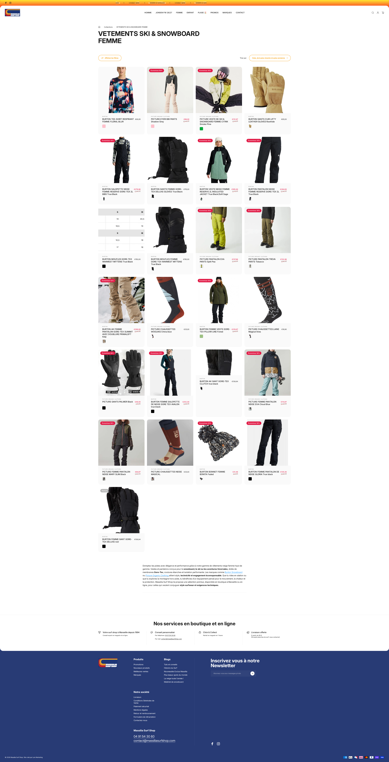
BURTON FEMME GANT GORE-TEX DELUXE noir (117, 540)
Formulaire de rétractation (144, 717)
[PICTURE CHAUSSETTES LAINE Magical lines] (267, 300)
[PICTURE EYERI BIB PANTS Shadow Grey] (170, 90)
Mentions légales (141, 710)
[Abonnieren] (252, 673)
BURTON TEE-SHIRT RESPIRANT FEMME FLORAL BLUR (118, 120)
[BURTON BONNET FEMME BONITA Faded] (219, 442)
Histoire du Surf (170, 668)
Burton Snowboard (233, 572)
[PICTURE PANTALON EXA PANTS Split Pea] (219, 230)
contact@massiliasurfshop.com (171, 639)
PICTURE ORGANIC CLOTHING (160, 116)
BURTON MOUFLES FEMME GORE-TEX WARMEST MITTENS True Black (166, 261)
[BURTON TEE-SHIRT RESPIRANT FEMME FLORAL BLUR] (121, 90)
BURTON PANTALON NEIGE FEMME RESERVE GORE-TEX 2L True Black (263, 191)
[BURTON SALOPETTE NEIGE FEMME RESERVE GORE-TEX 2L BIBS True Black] (121, 160)
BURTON (105, 116)
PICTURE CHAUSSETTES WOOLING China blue (163, 330)
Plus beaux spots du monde (175, 675)
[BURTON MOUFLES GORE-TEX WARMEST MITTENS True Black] (121, 230)
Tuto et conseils (170, 664)
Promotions (138, 664)
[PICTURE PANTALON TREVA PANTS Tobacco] (267, 230)
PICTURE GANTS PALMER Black (117, 402)
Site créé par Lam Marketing (33, 757)
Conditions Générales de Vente (144, 702)
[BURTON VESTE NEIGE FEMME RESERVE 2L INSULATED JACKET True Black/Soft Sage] (219, 160)
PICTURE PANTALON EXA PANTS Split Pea (212, 260)
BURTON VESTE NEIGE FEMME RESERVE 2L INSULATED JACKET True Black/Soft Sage (215, 191)
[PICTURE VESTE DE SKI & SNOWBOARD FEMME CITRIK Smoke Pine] (219, 90)
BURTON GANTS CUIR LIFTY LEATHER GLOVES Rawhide (262, 120)
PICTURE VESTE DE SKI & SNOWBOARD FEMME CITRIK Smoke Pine (214, 121)
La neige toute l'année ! (173, 678)
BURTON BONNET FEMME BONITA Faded (212, 473)
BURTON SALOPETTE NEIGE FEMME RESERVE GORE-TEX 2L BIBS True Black (117, 191)
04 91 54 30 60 (170, 635)
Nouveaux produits (142, 668)
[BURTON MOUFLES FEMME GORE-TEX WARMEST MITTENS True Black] (170, 230)
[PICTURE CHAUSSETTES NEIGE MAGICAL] (170, 442)
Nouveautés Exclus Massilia (175, 671)
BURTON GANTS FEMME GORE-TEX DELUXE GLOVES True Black (167, 190)
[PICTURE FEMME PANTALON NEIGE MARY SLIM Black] (121, 442)
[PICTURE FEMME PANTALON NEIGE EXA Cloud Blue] (267, 372)
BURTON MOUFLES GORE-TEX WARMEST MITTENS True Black (117, 260)
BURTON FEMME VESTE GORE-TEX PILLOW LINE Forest (215, 330)
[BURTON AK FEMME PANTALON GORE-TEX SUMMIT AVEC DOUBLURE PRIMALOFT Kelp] (121, 300)
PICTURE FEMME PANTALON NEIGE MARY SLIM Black (116, 473)
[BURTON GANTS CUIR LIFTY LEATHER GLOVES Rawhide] (267, 90)
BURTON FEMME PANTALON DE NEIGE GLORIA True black (263, 473)
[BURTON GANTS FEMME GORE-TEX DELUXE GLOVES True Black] (170, 160)
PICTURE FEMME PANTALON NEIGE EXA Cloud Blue (262, 403)
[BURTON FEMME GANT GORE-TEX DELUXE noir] (121, 510)
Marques (137, 675)
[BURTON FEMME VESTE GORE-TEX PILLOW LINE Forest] (219, 300)
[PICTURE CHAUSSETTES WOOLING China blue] (170, 300)
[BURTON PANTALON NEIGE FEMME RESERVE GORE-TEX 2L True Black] (267, 160)
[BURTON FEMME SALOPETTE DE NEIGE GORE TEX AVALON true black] (170, 372)
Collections (108, 27)
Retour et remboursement (144, 713)
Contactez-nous (140, 720)
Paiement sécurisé (141, 706)
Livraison (137, 697)
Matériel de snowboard (173, 682)
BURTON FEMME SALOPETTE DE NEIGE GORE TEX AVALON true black (165, 404)
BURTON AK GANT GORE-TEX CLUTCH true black (214, 382)
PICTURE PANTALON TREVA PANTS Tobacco (262, 260)
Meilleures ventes (141, 671)
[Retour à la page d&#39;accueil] (99, 27)
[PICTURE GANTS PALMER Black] (121, 372)
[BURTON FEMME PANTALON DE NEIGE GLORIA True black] (267, 442)
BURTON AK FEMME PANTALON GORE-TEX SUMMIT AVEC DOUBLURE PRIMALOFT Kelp (117, 333)
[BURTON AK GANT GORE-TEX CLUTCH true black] (219, 362)
